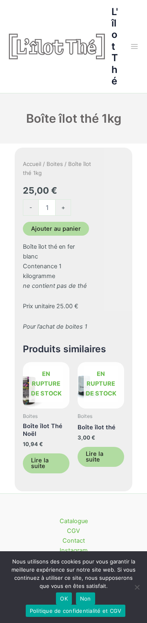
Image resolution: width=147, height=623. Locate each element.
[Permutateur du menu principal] (134, 46)
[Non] (137, 587)
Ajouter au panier (56, 228)
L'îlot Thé (114, 46)
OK (64, 598)
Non (85, 598)
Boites (55, 164)
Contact (73, 540)
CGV (73, 531)
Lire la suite (40, 463)
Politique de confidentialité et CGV (76, 611)
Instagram (74, 550)
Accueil (32, 164)
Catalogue (74, 521)
